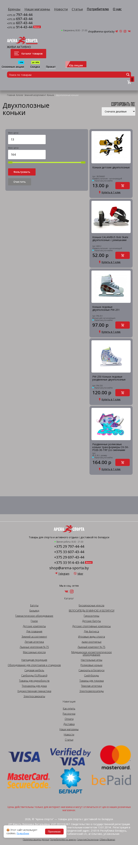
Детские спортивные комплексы (91, 626)
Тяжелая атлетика (91, 686)
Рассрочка (69, 714)
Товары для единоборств (34, 681)
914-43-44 (19, 27)
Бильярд (34, 610)
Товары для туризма (91, 681)
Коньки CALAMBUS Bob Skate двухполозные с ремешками (110, 239)
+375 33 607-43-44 (69, 552)
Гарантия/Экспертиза (88, 840)
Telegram (63, 573)
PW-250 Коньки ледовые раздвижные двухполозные (109, 378)
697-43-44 (19, 19)
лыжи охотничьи (91, 642)
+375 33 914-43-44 (69, 562)
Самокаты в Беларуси (91, 670)
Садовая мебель (34, 670)
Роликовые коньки (91, 665)
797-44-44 (19, 15)
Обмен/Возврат (107, 840)
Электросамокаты (34, 696)
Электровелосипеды (91, 691)
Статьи (77, 9)
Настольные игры (91, 660)
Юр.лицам (76, 65)
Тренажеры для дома (34, 686)
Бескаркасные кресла (91, 605)
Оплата (69, 719)
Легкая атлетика (34, 642)
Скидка (35, 66)
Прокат (51, 66)
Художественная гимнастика (34, 691)
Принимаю (54, 831)
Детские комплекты (34, 626)
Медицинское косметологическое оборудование (91, 653)
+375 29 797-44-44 (69, 546)
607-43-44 (19, 23)
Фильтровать (21, 172)
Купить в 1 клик (111, 192)
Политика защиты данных (36, 840)
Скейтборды (91, 675)
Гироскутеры (91, 616)
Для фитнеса (91, 631)
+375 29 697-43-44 (69, 557)
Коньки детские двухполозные (111, 167)
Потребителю (98, 9)
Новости (61, 9)
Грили (34, 621)
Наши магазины (37, 9)
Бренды (14, 9)
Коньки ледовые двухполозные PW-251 (106, 308)
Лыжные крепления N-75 (34, 647)
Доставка (69, 724)
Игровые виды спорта (91, 636)
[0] (129, 82)
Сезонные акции (13, 66)
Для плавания (34, 631)
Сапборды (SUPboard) (34, 675)
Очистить (19, 181)
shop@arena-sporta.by (101, 31)
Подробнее (23, 833)
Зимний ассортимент (34, 636)
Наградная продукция (34, 660)
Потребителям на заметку (63, 840)
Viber (80, 573)
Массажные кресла (34, 652)
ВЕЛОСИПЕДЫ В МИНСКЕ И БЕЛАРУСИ (91, 610)
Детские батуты (91, 621)
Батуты (34, 605)
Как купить (69, 708)
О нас (117, 9)
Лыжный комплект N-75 (91, 647)
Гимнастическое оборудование (34, 616)
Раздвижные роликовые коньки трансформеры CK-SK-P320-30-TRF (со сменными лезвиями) (110, 447)
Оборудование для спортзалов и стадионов (34, 665)
